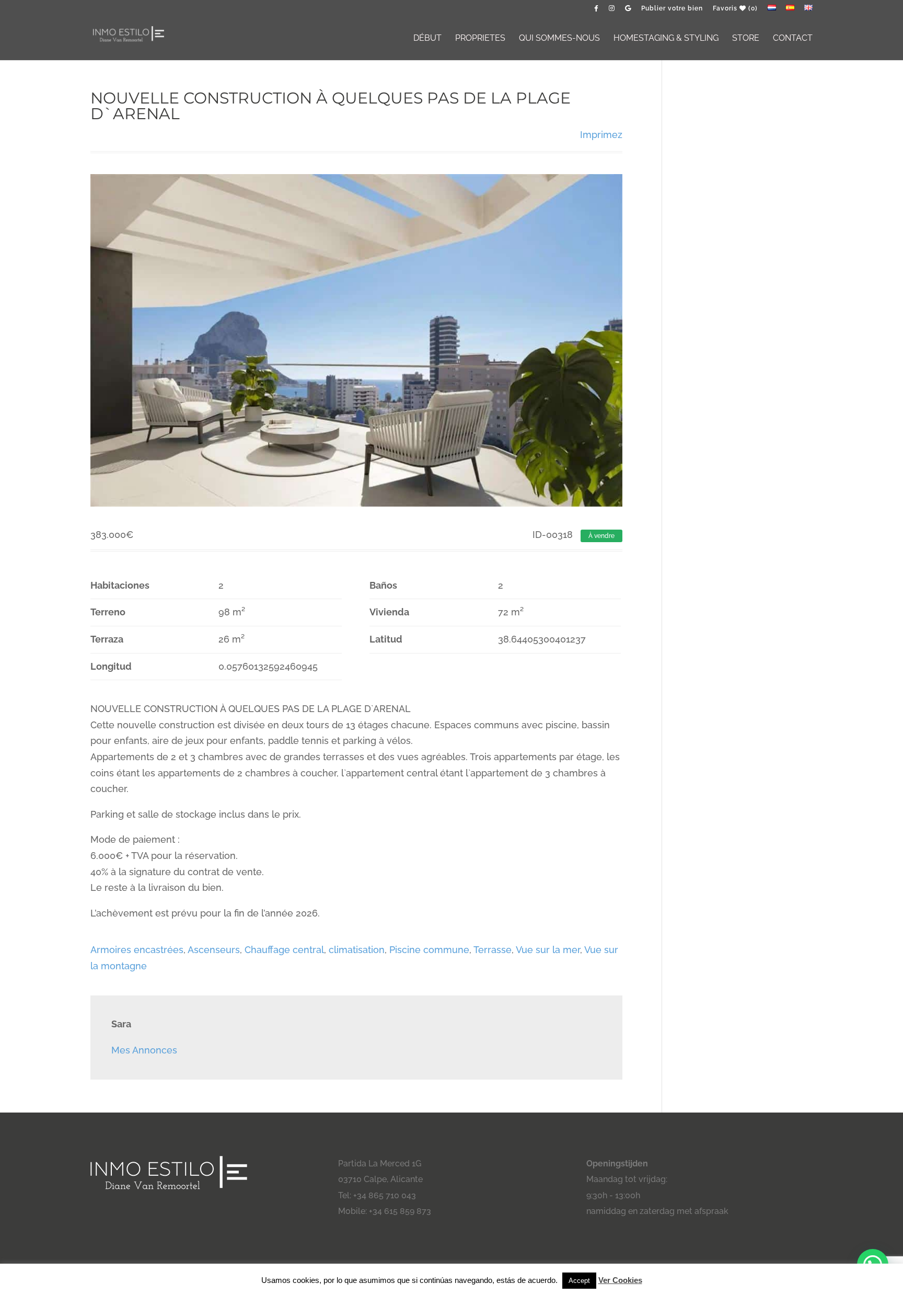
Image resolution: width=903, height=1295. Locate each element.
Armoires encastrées (136, 949)
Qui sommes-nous (559, 39)
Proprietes (480, 39)
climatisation (357, 949)
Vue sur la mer (548, 949)
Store (745, 39)
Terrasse (492, 949)
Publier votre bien (672, 8)
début (427, 39)
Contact (793, 39)
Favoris (735, 8)
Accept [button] (579, 1281)
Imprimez (601, 134)
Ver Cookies (620, 1280)
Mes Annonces (144, 1050)
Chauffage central (284, 949)
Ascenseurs (214, 949)
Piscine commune (429, 949)
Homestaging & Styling (666, 39)
